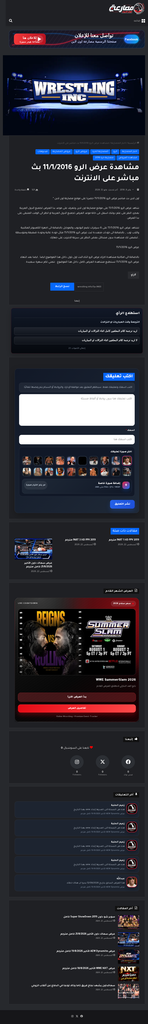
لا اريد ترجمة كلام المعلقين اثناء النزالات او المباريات (109, 340)
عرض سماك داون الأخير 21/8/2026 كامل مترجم (87, 934)
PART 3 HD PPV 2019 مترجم (80, 540)
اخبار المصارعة (118, 143)
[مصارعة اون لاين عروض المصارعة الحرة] (126, 8)
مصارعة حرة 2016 (104, 158)
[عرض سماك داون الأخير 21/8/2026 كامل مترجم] (33, 549)
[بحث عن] (11, 21)
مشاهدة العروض (128, 158)
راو (132, 275)
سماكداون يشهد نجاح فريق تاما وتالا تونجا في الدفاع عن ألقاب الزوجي (73, 985)
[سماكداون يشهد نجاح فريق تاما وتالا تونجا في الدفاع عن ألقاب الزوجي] (128, 991)
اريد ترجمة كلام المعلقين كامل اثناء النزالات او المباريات (107, 330)
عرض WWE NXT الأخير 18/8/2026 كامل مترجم (88, 968)
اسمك (130, 430)
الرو (115, 151)
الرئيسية (132, 143)
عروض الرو (81, 151)
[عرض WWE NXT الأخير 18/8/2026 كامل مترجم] (128, 974)
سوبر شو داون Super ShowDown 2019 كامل (89, 917)
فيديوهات (43, 151)
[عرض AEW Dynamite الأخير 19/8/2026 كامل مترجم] (128, 956)
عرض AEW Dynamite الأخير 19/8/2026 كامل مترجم (85, 951)
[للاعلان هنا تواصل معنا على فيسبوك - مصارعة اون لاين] (77, 39)
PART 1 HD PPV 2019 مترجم (124, 540)
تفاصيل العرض (77, 708)
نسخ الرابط (62, 286)
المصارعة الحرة (100, 151)
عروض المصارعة (62, 151)
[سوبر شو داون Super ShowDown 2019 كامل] (128, 922)
